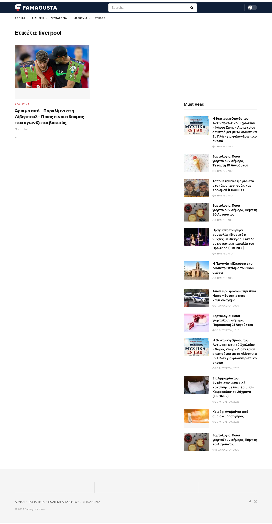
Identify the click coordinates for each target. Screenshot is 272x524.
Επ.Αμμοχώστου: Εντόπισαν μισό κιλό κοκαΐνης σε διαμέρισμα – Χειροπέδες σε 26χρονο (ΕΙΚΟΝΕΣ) (233, 387)
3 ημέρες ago (223, 146)
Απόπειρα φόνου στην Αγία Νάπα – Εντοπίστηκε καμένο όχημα (234, 295)
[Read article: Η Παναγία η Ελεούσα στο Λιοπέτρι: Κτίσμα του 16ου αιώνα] (196, 270)
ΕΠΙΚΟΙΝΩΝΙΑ (91, 501)
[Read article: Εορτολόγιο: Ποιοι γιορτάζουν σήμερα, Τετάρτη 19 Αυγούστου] (196, 163)
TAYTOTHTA (36, 501)
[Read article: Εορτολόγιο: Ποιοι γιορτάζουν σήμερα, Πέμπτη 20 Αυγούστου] (196, 212)
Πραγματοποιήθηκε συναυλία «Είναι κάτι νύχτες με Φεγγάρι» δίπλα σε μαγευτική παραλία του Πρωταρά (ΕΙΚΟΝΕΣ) (233, 239)
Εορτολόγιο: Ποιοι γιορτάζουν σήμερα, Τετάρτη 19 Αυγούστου (230, 160)
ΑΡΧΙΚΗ (20, 501)
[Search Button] (192, 7)
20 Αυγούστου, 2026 (226, 330)
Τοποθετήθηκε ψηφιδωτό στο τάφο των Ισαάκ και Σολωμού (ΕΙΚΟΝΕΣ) (233, 185)
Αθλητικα (22, 104)
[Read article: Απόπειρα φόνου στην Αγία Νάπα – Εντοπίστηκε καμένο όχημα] (196, 298)
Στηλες (100, 18)
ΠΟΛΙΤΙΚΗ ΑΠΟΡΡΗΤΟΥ (63, 501)
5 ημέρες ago (223, 195)
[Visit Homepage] (36, 7)
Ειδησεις (38, 18)
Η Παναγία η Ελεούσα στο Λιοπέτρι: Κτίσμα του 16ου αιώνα (233, 267)
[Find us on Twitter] (255, 501)
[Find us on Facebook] (250, 501)
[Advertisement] (220, 61)
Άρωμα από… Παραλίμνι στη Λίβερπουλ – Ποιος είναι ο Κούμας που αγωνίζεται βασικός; (49, 116)
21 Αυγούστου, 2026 (226, 305)
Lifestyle (81, 18)
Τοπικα (20, 18)
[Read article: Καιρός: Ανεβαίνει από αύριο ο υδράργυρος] (196, 418)
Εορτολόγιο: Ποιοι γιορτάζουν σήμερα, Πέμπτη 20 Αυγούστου (234, 209)
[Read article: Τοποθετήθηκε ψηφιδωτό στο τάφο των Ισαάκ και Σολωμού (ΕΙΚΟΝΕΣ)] (196, 188)
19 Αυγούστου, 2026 (226, 449)
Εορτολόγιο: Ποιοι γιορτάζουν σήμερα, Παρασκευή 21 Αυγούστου (232, 320)
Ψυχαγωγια (59, 18)
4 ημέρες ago (223, 170)
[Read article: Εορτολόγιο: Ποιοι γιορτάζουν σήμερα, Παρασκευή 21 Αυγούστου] (196, 323)
